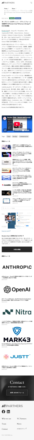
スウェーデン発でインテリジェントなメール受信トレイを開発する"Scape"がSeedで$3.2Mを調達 (22, 200)
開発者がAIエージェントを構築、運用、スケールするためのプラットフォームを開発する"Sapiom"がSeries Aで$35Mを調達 (22, 161)
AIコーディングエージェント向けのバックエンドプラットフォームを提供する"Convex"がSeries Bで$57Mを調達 (22, 169)
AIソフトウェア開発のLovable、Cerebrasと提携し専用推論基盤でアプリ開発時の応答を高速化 (22, 184)
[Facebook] (3, 411)
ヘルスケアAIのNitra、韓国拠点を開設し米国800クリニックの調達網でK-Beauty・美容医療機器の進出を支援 (17, 322)
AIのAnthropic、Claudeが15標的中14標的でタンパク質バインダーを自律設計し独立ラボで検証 (17, 277)
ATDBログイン (21, 429)
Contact (5, 429)
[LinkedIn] (8, 411)
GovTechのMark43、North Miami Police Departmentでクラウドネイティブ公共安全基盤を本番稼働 (17, 344)
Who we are (6, 418)
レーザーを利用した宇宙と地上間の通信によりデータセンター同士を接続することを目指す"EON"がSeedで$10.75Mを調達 (22, 192)
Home (5, 8)
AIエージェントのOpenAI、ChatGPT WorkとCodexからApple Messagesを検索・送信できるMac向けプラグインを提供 (16, 299)
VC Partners (21, 418)
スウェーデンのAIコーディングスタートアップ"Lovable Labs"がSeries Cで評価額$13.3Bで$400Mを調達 (22, 153)
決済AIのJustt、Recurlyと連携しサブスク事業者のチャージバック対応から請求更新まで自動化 (17, 366)
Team (4, 424)
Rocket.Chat (5, 31)
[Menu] (31, 3)
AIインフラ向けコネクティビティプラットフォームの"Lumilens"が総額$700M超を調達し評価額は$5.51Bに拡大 (22, 177)
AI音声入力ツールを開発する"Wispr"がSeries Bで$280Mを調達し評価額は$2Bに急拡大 (22, 146)
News (13, 8)
